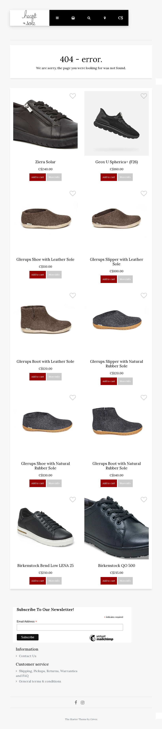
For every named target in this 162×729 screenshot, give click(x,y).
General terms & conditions (40, 681)
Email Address (27, 621)
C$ (120, 17)
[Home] (29, 18)
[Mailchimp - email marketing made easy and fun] (101, 641)
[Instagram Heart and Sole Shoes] (84, 702)
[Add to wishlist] (73, 97)
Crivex (93, 719)
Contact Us (27, 656)
